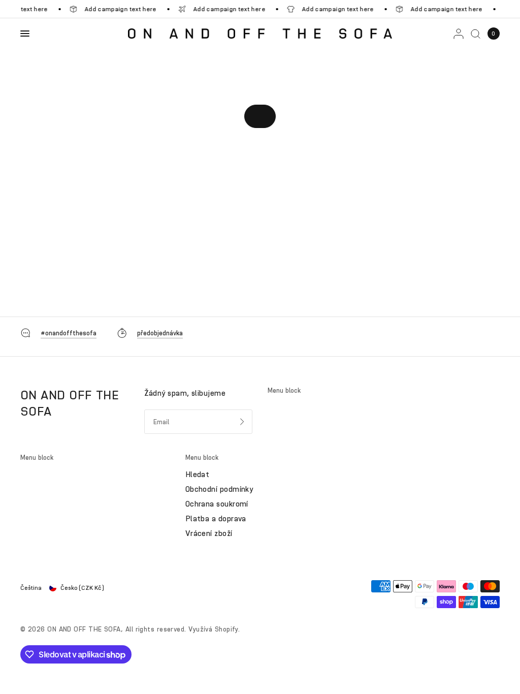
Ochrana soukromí (216, 504)
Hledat (197, 474)
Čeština (31, 587)
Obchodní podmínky (219, 489)
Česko (82, 587)
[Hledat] (475, 33)
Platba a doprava (215, 518)
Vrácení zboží (209, 533)
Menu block (284, 390)
